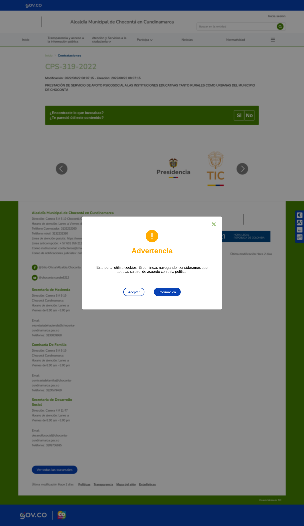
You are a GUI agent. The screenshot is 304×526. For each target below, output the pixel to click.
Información (167, 292)
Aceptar (134, 292)
